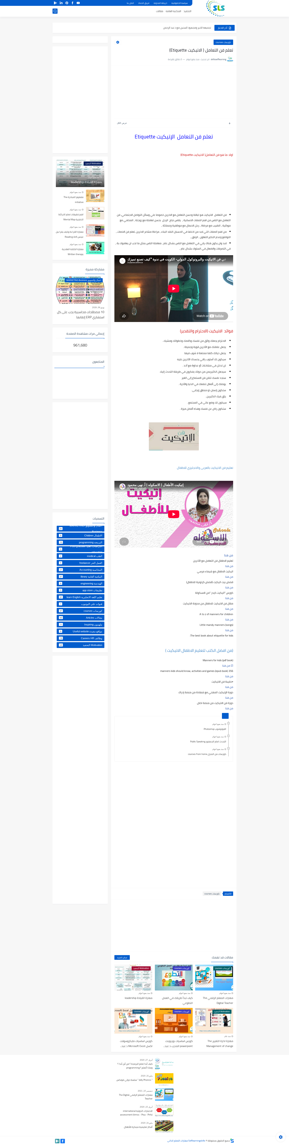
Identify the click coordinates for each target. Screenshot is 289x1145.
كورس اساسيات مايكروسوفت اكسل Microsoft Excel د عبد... (136, 1043)
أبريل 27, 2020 (146, 1060)
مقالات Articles (81, 618)
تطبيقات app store (81, 590)
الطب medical (81, 556)
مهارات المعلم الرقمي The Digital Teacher (218, 1000)
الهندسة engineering (81, 583)
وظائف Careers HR (81, 638)
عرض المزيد (122, 957)
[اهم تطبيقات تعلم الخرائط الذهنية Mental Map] (95, 213)
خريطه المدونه (160, 3)
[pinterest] (67, 3)
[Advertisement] (173, 92)
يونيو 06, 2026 (98, 307)
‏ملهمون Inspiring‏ (81, 624)
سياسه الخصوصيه (179, 3)
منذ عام (227, 1036)
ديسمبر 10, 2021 (145, 1091)
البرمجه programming (81, 542)
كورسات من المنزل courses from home (207, 754)
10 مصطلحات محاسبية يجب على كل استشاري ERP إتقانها (80, 314)
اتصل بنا (130, 3)
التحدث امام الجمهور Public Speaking (208, 741)
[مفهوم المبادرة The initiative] (95, 196)
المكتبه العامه (173, 11)
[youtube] (78, 3)
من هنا (228, 555)
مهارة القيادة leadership (138, 997)
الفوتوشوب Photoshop (215, 729)
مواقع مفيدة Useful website (81, 631)
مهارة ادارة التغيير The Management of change (219, 1043)
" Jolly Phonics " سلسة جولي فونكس (134, 1080)
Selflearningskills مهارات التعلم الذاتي (186, 1140)
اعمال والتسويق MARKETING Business (80, 529)
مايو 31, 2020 (147, 1076)
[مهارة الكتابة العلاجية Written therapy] (95, 248)
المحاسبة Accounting (81, 570)
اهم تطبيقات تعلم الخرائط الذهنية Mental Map (71, 217)
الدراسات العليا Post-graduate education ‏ (81, 549)
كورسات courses (223, 42)
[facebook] (72, 3)
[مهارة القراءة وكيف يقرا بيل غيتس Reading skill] (95, 230)
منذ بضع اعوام (218, 724)
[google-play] (55, 3)
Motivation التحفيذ (81, 645)
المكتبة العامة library (81, 577)
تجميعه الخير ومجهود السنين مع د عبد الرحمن (187, 27)
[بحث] (55, 11)
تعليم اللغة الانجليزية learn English (81, 597)
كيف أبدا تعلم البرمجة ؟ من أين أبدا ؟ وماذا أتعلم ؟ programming (135, 1066)
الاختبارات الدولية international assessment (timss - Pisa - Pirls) (136, 1113)
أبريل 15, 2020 (146, 1107)
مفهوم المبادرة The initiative (73, 199)
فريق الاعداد (143, 3)
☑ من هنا (227, 665)
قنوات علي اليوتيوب (81, 604)
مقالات (159, 11)
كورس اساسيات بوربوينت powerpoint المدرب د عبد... (178, 1043)
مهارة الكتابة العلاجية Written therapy (72, 251)
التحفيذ (187, 11)
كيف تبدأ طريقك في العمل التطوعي (177, 1000)
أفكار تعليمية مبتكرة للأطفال (138, 1127)
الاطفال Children (81, 535)
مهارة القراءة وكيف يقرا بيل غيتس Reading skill (69, 234)
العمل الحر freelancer (81, 563)
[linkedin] (61, 3)
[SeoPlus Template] (232, 1140)
